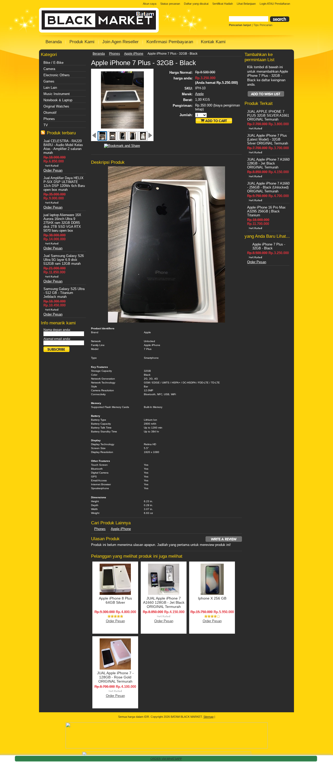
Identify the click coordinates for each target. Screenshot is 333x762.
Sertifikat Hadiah (222, 3)
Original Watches (56, 106)
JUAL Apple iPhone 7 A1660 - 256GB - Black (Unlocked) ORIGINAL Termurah (268, 187)
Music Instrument (56, 94)
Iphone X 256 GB (212, 598)
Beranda (99, 53)
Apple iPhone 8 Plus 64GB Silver (115, 600)
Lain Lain (50, 88)
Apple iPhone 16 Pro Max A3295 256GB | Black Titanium (266, 211)
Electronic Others (56, 75)
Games (48, 81)
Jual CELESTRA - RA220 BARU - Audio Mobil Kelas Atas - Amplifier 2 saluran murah (63, 147)
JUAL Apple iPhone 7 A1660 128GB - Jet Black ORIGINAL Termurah (163, 602)
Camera (49, 69)
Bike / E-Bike (53, 63)
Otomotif (49, 113)
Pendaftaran (282, 3)
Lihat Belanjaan (246, 3)
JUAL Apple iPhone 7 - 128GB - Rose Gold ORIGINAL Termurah (115, 677)
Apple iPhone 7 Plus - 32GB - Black (268, 246)
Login (263, 3)
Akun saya (149, 3)
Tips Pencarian (262, 25)
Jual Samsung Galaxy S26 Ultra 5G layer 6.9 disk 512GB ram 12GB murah (63, 260)
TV (45, 125)
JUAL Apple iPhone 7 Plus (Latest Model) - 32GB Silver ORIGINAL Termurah (267, 139)
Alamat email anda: (57, 339)
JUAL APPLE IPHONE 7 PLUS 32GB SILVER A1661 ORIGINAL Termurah (268, 115)
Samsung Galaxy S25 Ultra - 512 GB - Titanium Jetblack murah (64, 293)
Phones (49, 119)
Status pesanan (170, 3)
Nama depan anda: (57, 329)
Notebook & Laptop (57, 100)
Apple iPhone (133, 53)
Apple (199, 94)
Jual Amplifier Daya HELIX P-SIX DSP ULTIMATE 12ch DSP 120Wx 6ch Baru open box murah (64, 184)
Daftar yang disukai (196, 3)
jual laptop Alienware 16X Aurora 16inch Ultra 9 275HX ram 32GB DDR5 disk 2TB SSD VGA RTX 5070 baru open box (62, 222)
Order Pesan (52, 170)
